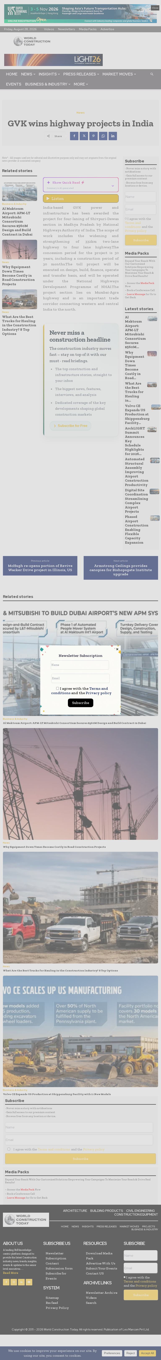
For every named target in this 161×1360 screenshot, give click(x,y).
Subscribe (80, 702)
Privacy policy (99, 693)
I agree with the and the (81, 690)
